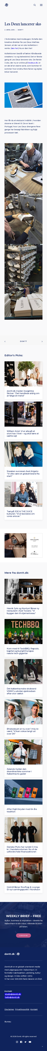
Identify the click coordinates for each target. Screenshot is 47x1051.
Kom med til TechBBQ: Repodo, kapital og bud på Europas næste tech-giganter (23, 651)
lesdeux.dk (33, 63)
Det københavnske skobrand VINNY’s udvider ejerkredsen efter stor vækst (21, 691)
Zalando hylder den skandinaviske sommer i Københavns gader (19, 771)
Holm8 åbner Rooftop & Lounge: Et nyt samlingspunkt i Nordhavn (23, 888)
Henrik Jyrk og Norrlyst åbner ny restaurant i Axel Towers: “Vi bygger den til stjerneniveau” (23, 610)
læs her (14, 48)
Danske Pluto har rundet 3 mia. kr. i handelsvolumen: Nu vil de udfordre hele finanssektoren (22, 849)
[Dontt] (7, 4)
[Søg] (33, 5)
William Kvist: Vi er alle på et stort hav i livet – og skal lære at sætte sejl (23, 433)
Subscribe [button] (23, 935)
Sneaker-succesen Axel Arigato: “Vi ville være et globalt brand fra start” (23, 473)
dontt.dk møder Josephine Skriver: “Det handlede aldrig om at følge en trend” (23, 393)
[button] (41, 5)
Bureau (8, 1022)
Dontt (20, 30)
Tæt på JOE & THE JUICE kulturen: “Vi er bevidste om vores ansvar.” (21, 513)
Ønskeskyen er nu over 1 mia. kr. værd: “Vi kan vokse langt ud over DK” (23, 731)
